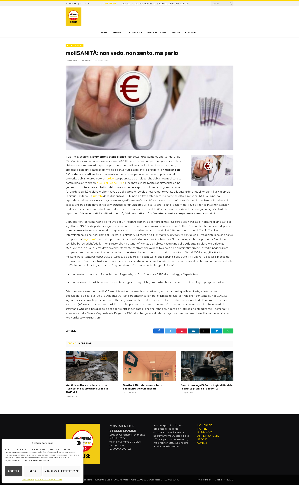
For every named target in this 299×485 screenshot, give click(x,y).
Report (175, 32)
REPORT (202, 439)
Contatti (190, 32)
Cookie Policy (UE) (224, 479)
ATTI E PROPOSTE (208, 435)
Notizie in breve (74, 45)
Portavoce (135, 32)
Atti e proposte (156, 32)
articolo (111, 178)
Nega (32, 471)
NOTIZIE (202, 428)
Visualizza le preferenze (62, 471)
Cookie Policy (28, 479)
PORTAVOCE (204, 432)
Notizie (116, 32)
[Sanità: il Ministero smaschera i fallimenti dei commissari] (149, 366)
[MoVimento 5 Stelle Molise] (73, 17)
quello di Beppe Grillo (110, 182)
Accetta (13, 471)
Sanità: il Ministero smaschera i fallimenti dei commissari (160, 3)
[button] (78, 443)
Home (104, 32)
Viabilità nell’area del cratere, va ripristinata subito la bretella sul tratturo (87, 389)
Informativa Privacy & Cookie (48, 479)
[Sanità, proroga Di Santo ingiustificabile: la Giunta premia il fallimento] (207, 366)
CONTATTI (203, 442)
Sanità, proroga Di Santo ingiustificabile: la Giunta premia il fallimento (207, 387)
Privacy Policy (204, 479)
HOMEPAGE (204, 425)
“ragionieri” (89, 239)
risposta (98, 196)
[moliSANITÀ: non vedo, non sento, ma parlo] (149, 108)
